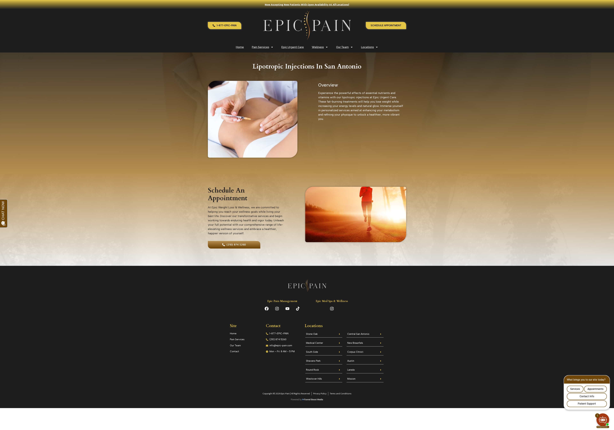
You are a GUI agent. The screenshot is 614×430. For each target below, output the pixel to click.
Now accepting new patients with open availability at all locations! (307, 4)
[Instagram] (277, 309)
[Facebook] (267, 309)
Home (240, 47)
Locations (367, 47)
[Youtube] (287, 309)
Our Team (342, 47)
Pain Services (260, 47)
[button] (324, 334)
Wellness (318, 47)
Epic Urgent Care (292, 47)
